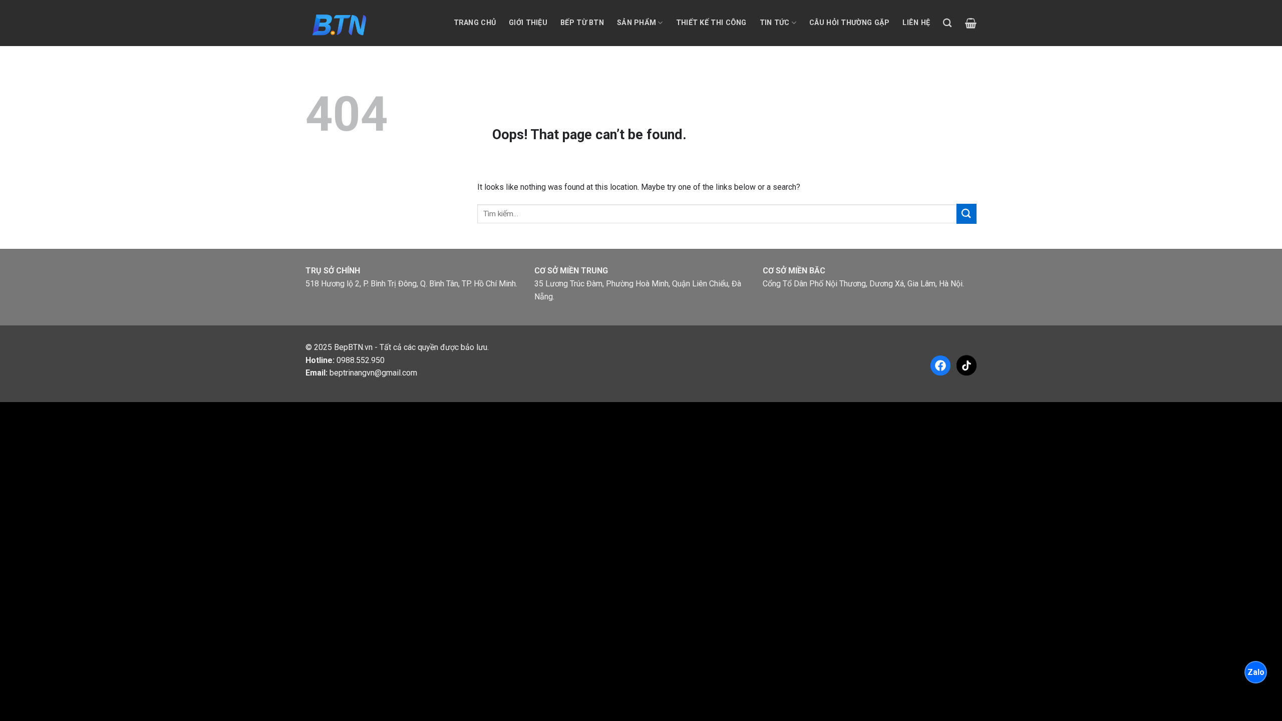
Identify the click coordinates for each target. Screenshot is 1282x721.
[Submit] (966, 213)
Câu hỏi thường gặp (849, 23)
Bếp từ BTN (582, 23)
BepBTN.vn (353, 347)
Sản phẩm (636, 23)
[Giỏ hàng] (971, 23)
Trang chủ (475, 23)
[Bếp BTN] (338, 23)
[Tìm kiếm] (947, 23)
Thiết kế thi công (711, 23)
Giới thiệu (528, 23)
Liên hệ (916, 23)
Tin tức (775, 23)
